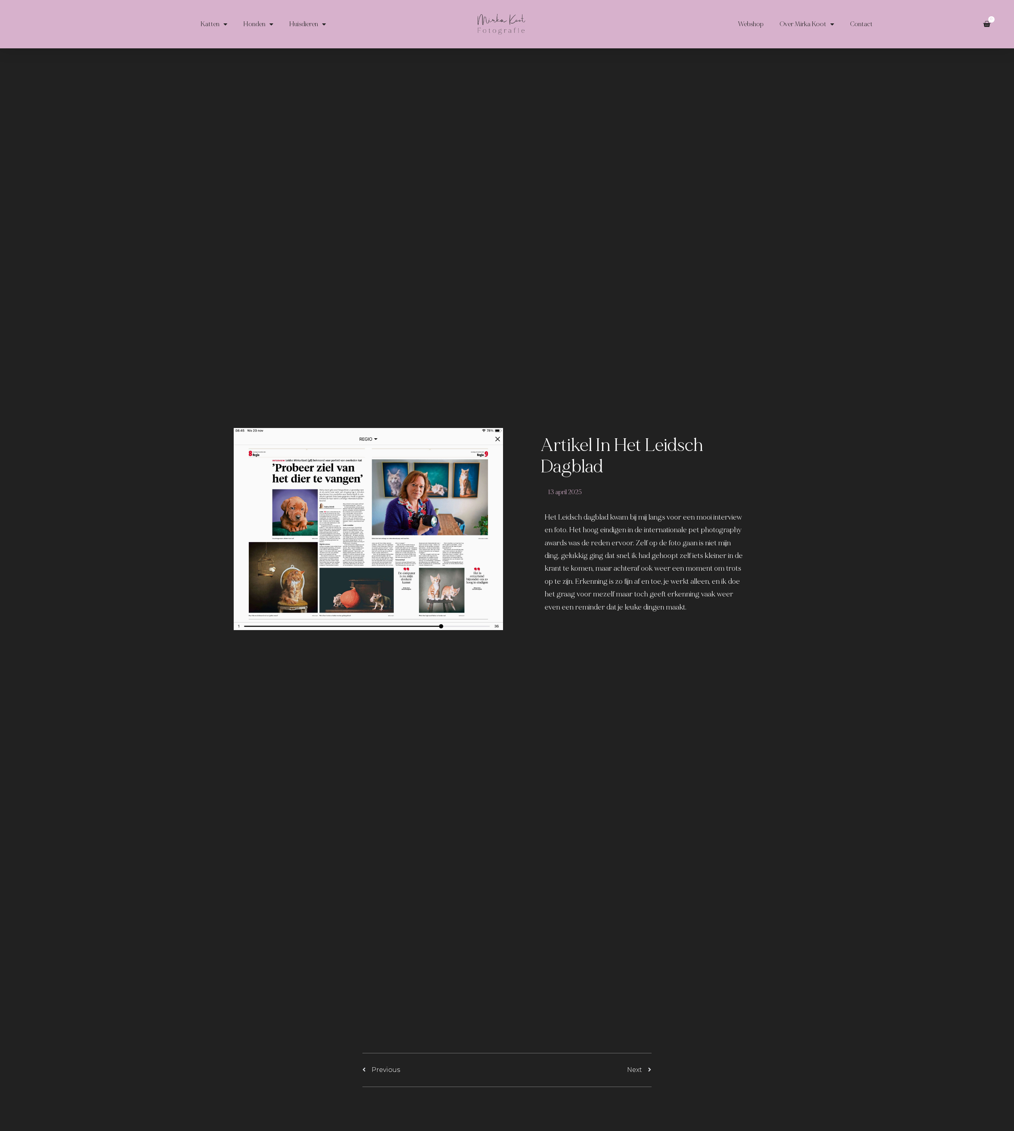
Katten (209, 24)
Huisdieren (303, 24)
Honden (254, 24)
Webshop (751, 24)
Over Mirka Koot (803, 24)
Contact (861, 24)
